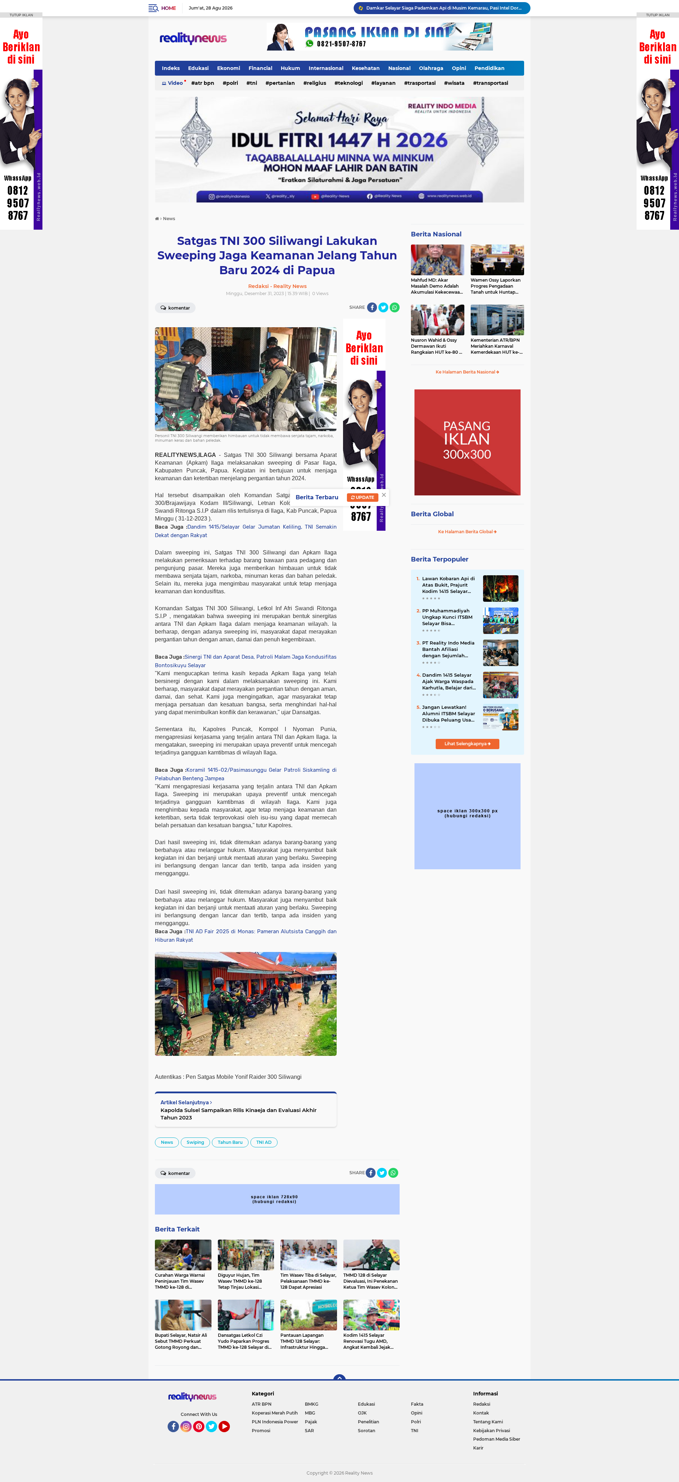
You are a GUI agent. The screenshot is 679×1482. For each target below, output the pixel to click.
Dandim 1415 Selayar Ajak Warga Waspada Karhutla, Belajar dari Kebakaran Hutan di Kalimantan (448, 681)
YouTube (229, 1435)
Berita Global (432, 514)
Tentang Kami (488, 1421)
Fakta (417, 1404)
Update (364, 497)
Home (168, 8)
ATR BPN (204, 83)
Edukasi (198, 68)
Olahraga (431, 68)
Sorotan (366, 1430)
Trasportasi (422, 83)
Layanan (385, 83)
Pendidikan (490, 68)
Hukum (290, 68)
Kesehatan (366, 68)
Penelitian (368, 1421)
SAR (309, 1430)
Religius (316, 83)
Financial (260, 68)
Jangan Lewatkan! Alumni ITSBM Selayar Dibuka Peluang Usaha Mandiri (443, 8)
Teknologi (350, 83)
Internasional (326, 68)
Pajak (311, 1421)
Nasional (399, 68)
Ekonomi (228, 68)
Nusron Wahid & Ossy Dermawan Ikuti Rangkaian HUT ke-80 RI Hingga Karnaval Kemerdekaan (437, 346)
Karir (478, 1448)
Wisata (456, 83)
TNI (253, 83)
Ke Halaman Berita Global (466, 531)
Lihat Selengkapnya (466, 743)
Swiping (195, 1142)
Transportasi (492, 83)
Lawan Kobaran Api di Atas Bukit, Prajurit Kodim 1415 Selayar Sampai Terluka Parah (448, 585)
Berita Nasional (436, 234)
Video (175, 83)
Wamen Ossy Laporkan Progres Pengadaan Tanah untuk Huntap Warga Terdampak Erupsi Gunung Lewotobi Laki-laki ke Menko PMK (497, 286)
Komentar (178, 308)
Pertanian (282, 83)
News (167, 1142)
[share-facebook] (372, 307)
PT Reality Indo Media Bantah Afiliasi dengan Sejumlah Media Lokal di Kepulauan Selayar (448, 649)
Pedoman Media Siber (496, 1439)
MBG (310, 1413)
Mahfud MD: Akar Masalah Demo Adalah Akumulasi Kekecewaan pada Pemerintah (437, 286)
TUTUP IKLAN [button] (21, 15)
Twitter (215, 1435)
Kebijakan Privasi (491, 1430)
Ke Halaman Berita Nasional (466, 372)
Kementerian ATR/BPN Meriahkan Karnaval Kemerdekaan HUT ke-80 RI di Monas (495, 346)
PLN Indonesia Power (275, 1421)
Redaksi (481, 1404)
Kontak (481, 1413)
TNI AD (264, 1142)
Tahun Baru (230, 1142)
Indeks (171, 68)
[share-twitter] (383, 307)
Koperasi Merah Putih (275, 1413)
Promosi (261, 1430)
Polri (232, 83)
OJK (362, 1413)
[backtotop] (339, 1380)
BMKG (311, 1404)
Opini (459, 68)
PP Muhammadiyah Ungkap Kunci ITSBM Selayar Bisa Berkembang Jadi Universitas (447, 617)
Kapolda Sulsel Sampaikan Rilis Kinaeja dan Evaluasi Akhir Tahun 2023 (239, 1114)
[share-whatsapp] (395, 307)
